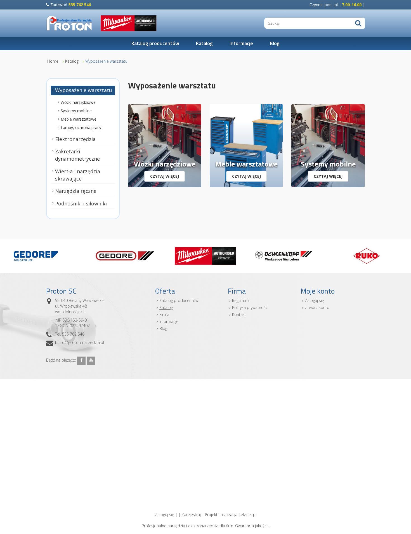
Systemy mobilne (76, 110)
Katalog (204, 43)
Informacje (241, 43)
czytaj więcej (164, 176)
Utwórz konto (317, 307)
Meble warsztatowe (78, 119)
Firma (164, 314)
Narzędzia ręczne (75, 191)
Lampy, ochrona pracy (81, 127)
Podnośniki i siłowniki (81, 203)
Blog (275, 43)
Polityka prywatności (250, 307)
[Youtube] (91, 361)
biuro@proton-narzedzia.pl (79, 342)
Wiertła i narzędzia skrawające (77, 175)
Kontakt (239, 314)
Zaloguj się (314, 300)
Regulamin (241, 300)
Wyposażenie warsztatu (106, 61)
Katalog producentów (155, 43)
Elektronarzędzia (75, 139)
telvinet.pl (247, 514)
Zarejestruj (191, 514)
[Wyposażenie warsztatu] (164, 145)
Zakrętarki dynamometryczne (77, 155)
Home (52, 61)
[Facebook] (81, 361)
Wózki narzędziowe (78, 102)
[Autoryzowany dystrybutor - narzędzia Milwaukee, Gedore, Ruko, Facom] (69, 23)
